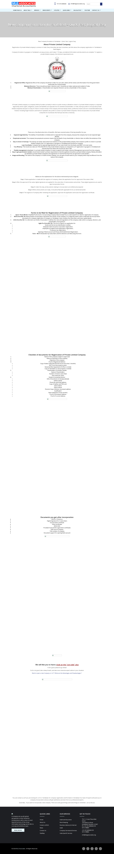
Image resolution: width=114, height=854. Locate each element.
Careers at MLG (44, 825)
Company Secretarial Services (68, 830)
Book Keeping (64, 822)
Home (41, 820)
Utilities (56, 10)
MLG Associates (21, 848)
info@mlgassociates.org (78, 4)
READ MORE (18, 830)
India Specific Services (66, 833)
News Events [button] (46, 10)
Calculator (77, 10)
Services (36, 10)
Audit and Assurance (66, 820)
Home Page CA (17, 10)
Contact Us (43, 830)
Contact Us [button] (95, 10)
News (41, 828)
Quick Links (66, 10)
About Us (42, 822)
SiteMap (42, 833)
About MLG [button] (27, 10)
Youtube (87, 10)
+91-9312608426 (61, 4)
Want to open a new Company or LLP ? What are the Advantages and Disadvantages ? (57, 673)
